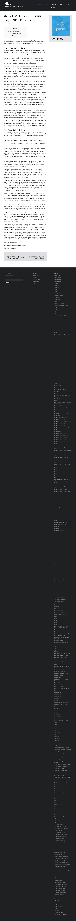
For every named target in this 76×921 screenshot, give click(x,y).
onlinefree (14, 245)
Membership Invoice (59, 601)
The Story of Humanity (60, 854)
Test (55, 728)
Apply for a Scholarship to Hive (60, 309)
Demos (39, 4)
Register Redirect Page (59, 682)
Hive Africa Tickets (58, 405)
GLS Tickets (56, 393)
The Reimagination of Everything (62, 870)
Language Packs (36, 279)
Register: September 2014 (59, 684)
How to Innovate (58, 830)
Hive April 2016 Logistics (59, 409)
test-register (57, 736)
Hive (8, 4)
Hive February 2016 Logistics (60, 423)
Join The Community (59, 902)
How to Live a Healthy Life (60, 892)
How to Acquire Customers (60, 836)
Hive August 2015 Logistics (59, 411)
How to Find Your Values (60, 890)
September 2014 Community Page (61, 702)
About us (56, 291)
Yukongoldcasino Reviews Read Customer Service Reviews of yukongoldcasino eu (36, 257)
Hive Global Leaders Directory (60, 437)
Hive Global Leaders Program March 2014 (62, 469)
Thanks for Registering (59, 768)
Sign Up (56, 708)
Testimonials (57, 738)
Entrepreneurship (13, 242)
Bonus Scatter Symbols (13, 31)
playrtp (19, 245)
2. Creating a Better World (59, 852)
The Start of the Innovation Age (61, 862)
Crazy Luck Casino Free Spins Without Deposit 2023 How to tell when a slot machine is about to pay (15, 257)
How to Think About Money (60, 886)
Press (55, 620)
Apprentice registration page (60, 315)
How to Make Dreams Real (60, 882)
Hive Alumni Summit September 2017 (62, 407)
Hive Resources (58, 910)
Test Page (56, 734)
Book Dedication (58, 906)
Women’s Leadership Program (60, 816)
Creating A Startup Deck (60, 832)
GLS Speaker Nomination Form (60, 389)
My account (56, 606)
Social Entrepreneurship (60, 844)
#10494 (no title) (57, 281)
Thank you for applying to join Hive (61, 747)
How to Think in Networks (60, 888)
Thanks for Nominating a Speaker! (61, 766)
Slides (55, 712)
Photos (55, 618)
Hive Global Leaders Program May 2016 (62, 471)
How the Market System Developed (62, 858)
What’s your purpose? (58, 814)
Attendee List (57, 317)
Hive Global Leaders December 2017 (61, 435)
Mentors (56, 604)
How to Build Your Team (60, 840)
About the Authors (59, 900)
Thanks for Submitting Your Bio (60, 782)
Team (55, 722)
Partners (56, 616)
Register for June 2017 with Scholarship (62, 648)
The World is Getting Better (60, 860)
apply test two (57, 313)
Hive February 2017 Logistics (60, 425)
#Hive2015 (56, 283)
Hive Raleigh (56, 528)
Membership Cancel (59, 595)
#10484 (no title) (57, 277)
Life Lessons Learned (59, 894)
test (55, 730)
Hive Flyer (56, 429)
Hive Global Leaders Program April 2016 (62, 441)
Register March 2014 (58, 675)
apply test (56, 311)
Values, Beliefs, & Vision (59, 800)
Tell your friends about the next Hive (61, 726)
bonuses (8, 245)
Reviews (56, 700)
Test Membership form (59, 732)
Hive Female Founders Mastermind (61, 427)
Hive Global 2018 (57, 431)
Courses (54, 4)
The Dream (56, 786)
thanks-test (56, 784)
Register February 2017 (59, 631)
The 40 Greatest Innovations (61, 866)
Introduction (58, 820)
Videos (55, 802)
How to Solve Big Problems (60, 826)
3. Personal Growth (58, 880)
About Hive (56, 285)
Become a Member (58, 319)
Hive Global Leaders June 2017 (60, 439)
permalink (13, 248)
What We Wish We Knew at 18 (61, 896)
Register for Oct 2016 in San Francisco (62, 653)
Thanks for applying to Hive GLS (60, 759)
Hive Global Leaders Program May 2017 (62, 473)
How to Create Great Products (61, 828)
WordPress (13, 277)
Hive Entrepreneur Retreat (59, 419)
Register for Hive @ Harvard (60, 646)
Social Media (57, 714)
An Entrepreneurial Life (60, 822)
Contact (53, 7)
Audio (56, 908)
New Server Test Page (58, 612)
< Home (46, 4)
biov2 (55, 323)
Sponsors (56, 718)
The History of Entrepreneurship (61, 856)
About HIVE (56, 289)
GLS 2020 (56, 387)
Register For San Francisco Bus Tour (61, 655)
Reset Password (57, 692)
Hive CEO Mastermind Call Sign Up (61, 413)
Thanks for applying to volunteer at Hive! (62, 764)
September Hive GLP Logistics (60, 704)
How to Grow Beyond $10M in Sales (62, 842)
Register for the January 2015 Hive (61, 673)
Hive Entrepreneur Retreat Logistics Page (62, 421)
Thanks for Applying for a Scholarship (62, 757)
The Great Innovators (59, 868)
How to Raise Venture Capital (61, 834)
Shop (55, 706)
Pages (67, 4)
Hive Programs (57, 526)
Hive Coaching (57, 415)
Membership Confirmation (60, 599)
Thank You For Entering (59, 753)
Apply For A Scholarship (59, 303)
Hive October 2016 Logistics (60, 524)
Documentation (36, 275)
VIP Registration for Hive (59, 804)
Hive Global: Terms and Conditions (61, 495)
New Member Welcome (59, 610)
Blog (61, 4)
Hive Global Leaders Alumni (60, 433)
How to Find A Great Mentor (61, 884)
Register (56, 629)
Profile (55, 622)
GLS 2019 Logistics (58, 385)
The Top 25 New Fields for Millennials (62, 864)
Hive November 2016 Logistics (60, 522)
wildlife (24, 245)
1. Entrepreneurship (58, 818)
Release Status (36, 281)
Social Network (57, 716)
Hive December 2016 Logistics (60, 417)
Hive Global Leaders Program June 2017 (62, 467)
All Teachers (56, 297)
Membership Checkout (60, 597)
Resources (56, 698)
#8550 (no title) (57, 275)
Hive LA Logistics (57, 505)
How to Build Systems (59, 838)
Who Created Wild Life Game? (15, 33)
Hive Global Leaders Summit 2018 (61, 489)
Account (56, 293)
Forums (34, 277)
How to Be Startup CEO (60, 824)
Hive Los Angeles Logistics (59, 507)
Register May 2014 (58, 677)
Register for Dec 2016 (58, 640)
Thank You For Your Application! (61, 755)
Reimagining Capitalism (59, 686)
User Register (57, 798)
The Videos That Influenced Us (61, 914)
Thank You (56, 740)
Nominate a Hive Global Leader (60, 614)
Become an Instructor (59, 321)
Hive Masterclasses (58, 509)
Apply (55, 301)
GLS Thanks (56, 391)
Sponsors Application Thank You (61, 720)
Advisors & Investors (58, 295)
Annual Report (57, 299)
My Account (56, 608)
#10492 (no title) (57, 279)
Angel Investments (59, 912)
